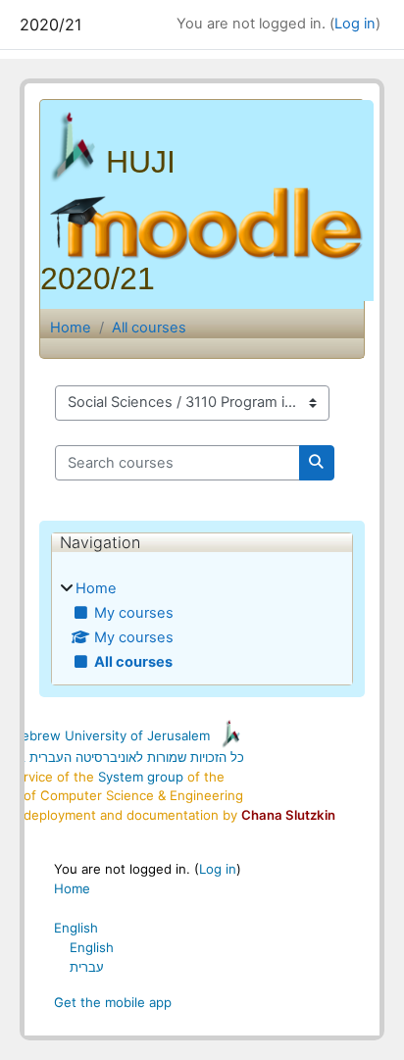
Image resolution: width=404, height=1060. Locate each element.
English (76, 927)
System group (140, 776)
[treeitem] (202, 626)
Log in (355, 23)
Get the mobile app (113, 1002)
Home (70, 327)
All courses (149, 327)
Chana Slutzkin (288, 815)
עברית (87, 967)
